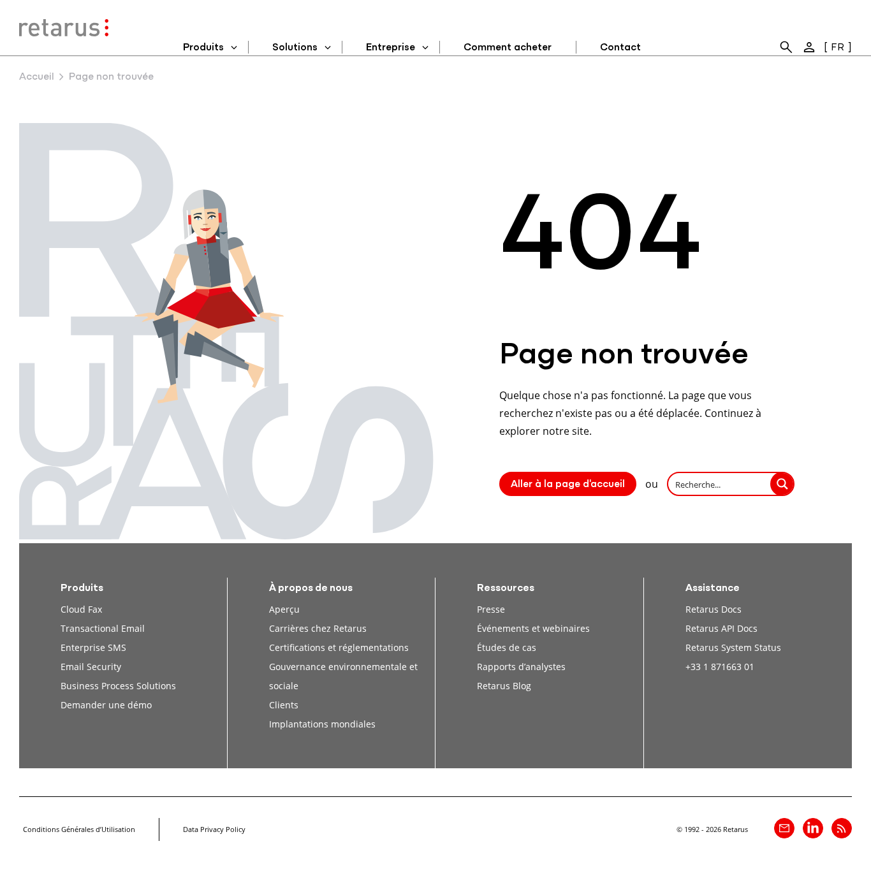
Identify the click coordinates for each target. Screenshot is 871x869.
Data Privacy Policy (214, 829)
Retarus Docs (713, 609)
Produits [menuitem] (203, 48)
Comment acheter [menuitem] (508, 48)
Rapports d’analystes (521, 667)
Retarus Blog (504, 686)
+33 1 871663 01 (719, 667)
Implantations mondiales (322, 724)
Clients (283, 705)
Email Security (91, 667)
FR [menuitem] (837, 48)
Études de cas (506, 647)
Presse (491, 609)
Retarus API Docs (721, 628)
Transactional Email (103, 628)
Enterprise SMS (93, 647)
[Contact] (784, 828)
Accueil (36, 77)
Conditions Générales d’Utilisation (79, 829)
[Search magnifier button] (782, 484)
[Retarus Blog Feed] (841, 828)
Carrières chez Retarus (318, 628)
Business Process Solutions (118, 686)
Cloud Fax (81, 609)
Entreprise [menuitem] (390, 48)
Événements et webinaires (533, 628)
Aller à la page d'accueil (568, 484)
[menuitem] (786, 47)
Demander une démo (106, 705)
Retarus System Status (733, 647)
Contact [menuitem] (620, 48)
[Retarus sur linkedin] (813, 828)
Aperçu (284, 609)
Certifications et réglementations (339, 647)
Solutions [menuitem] (295, 48)
